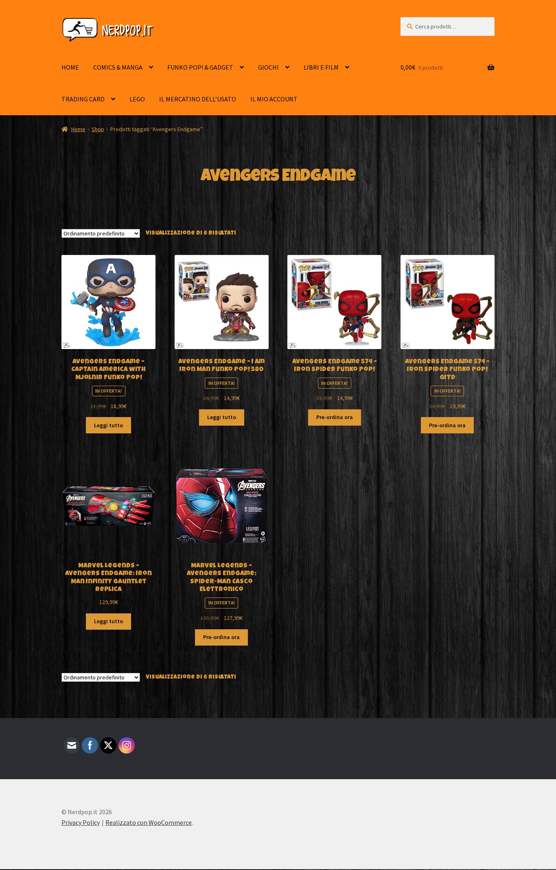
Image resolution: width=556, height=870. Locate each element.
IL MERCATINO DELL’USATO (197, 99)
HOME (70, 67)
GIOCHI (268, 67)
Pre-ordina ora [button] (334, 417)
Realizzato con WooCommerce (148, 822)
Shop (98, 129)
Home (78, 129)
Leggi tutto (108, 425)
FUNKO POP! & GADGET (200, 67)
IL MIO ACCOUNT (274, 99)
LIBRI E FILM (321, 67)
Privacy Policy (80, 822)
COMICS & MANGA (117, 67)
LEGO (137, 99)
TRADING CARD (83, 99)
